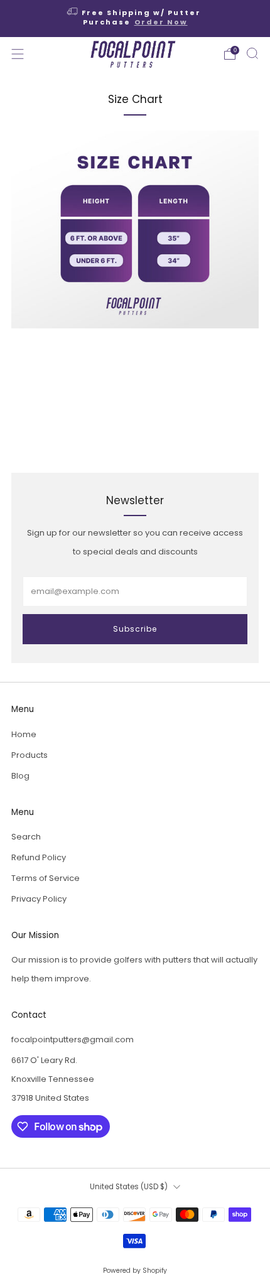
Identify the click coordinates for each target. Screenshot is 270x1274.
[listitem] (135, 18)
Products (29, 755)
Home (23, 734)
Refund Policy (38, 857)
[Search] (252, 53)
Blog (20, 776)
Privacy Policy (39, 899)
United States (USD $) (129, 1187)
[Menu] (17, 54)
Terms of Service (45, 878)
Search (26, 837)
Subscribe (135, 629)
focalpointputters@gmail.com (72, 1039)
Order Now (161, 22)
